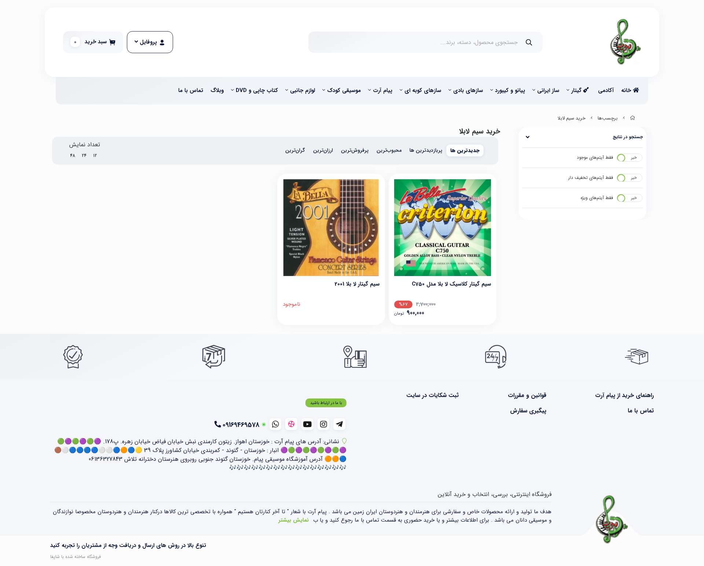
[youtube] (307, 424)
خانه (627, 90)
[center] (529, 42)
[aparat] (291, 424)
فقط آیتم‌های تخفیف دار (590, 177)
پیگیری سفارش (528, 411)
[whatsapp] (275, 424)
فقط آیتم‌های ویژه (596, 197)
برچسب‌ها (607, 118)
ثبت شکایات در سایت (432, 395)
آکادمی (606, 90)
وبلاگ (217, 90)
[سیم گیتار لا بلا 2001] (331, 227)
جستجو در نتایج (628, 136)
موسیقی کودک (344, 90)
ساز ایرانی (548, 90)
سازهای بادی (468, 90)
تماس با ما (190, 90)
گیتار (577, 90)
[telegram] (339, 424)
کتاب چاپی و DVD (257, 90)
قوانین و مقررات (527, 395)
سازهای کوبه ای (422, 90)
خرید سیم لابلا (572, 118)
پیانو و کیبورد (510, 90)
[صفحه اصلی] (632, 118)
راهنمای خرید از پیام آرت (624, 395)
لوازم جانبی (302, 90)
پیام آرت (382, 90)
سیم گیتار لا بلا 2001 (357, 284)
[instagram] (324, 424)
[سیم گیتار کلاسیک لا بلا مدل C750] (442, 227)
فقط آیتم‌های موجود (595, 157)
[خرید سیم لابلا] (611, 520)
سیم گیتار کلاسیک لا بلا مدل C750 (451, 284)
